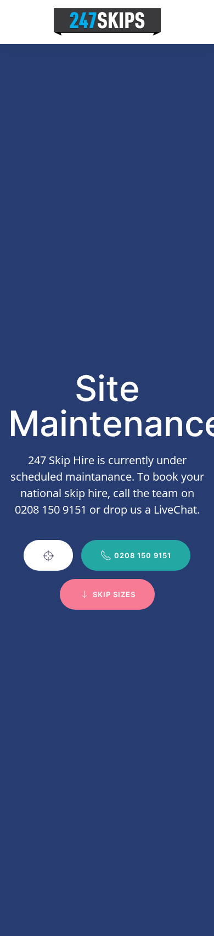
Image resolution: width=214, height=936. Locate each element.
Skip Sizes (114, 594)
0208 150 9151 (142, 555)
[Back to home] (107, 22)
